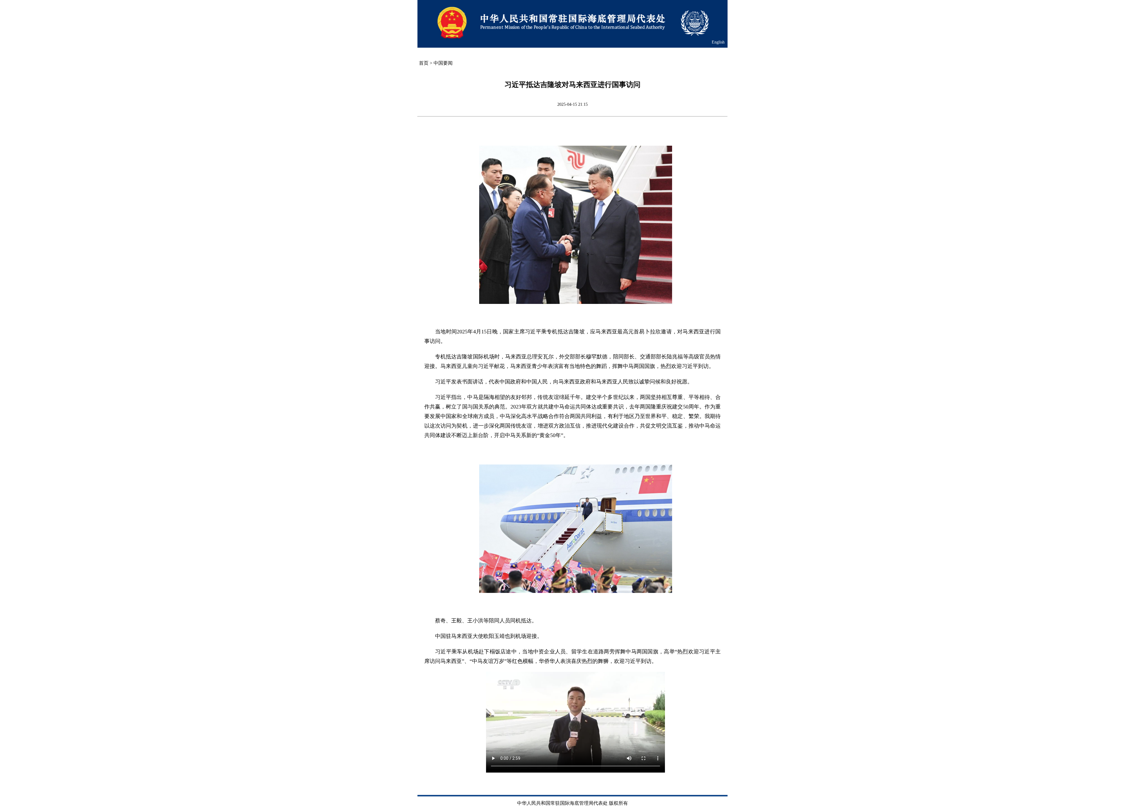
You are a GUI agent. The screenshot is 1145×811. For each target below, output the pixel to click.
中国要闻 (443, 63)
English (718, 42)
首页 (423, 63)
